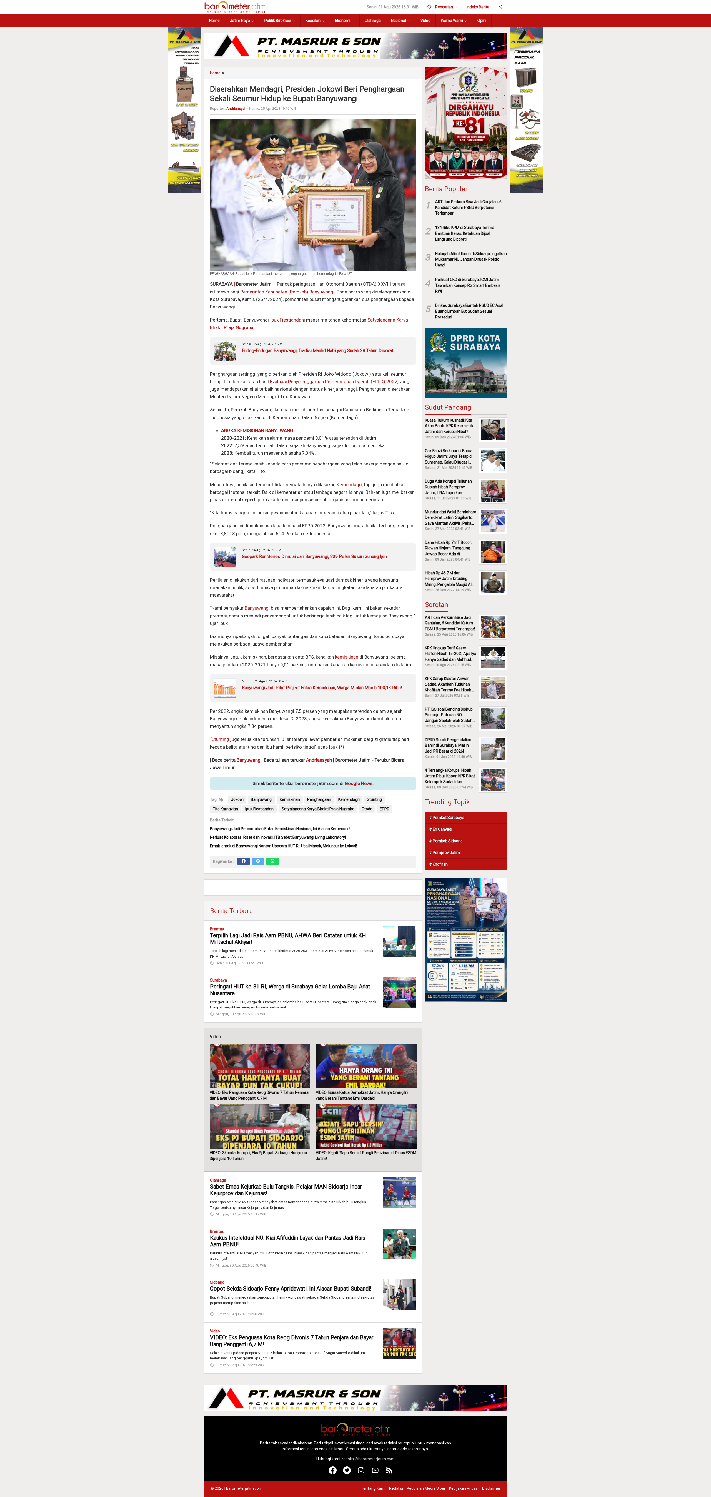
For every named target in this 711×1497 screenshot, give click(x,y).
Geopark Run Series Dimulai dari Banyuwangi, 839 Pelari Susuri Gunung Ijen (314, 556)
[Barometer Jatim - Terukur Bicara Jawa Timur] (234, 6)
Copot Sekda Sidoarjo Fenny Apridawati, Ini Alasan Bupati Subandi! (290, 1288)
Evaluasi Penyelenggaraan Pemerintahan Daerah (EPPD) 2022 (333, 381)
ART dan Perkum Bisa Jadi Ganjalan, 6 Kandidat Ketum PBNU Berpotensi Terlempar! (468, 207)
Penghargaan (319, 799)
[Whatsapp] (272, 861)
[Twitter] (258, 861)
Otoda (367, 809)
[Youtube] (375, 1473)
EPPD (384, 809)
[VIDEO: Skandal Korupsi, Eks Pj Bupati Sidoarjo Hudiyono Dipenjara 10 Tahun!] (260, 1126)
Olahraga (218, 1180)
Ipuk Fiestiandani (287, 320)
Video (215, 1331)
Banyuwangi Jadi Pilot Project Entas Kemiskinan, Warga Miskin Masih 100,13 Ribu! (322, 687)
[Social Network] (500, 7)
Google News (359, 783)
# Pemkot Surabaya (446, 817)
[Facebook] (243, 861)
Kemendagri (349, 484)
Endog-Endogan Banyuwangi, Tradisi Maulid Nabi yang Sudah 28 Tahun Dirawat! (318, 350)
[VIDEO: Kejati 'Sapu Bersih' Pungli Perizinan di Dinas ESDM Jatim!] (366, 1126)
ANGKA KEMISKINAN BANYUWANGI (258, 430)
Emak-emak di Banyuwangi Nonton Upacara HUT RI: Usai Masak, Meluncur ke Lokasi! (283, 846)
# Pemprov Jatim (444, 852)
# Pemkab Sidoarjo (446, 840)
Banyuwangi (257, 608)
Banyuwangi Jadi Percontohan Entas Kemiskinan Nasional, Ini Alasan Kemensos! (280, 828)
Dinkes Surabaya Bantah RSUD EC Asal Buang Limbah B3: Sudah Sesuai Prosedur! (469, 311)
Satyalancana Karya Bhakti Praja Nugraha (318, 809)
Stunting (220, 739)
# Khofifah (438, 864)
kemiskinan (346, 657)
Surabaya (218, 980)
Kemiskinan (290, 799)
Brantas (217, 929)
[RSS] (389, 1473)
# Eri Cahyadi (440, 829)
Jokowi (237, 799)
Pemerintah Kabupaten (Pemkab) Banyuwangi (287, 292)
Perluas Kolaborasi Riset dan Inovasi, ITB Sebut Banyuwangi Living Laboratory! (278, 837)
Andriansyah (319, 760)
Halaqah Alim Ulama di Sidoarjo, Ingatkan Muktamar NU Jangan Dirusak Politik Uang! (471, 259)
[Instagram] (361, 1473)
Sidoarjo (217, 1282)
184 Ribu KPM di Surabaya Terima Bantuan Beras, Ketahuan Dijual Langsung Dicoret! (464, 233)
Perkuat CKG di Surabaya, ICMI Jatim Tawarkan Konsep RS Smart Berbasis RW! (467, 285)
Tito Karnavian (225, 809)
